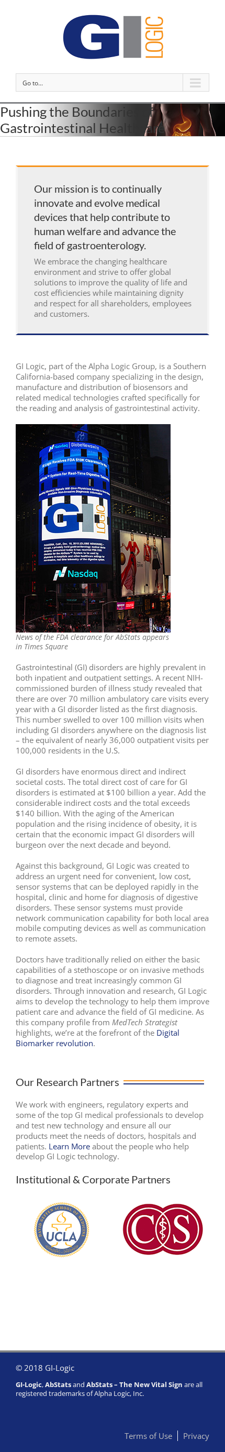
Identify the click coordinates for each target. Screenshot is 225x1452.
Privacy (196, 1436)
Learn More (69, 1146)
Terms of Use (148, 1436)
